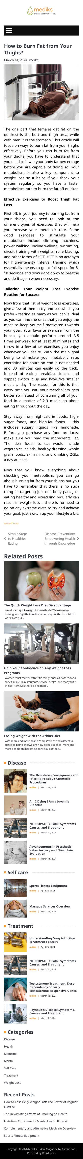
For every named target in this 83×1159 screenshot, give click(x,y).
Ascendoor (68, 1149)
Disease (9, 1039)
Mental (8, 1061)
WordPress (48, 1153)
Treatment (11, 1075)
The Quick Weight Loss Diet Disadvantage (37, 605)
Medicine (10, 1054)
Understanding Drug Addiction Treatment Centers (52, 940)
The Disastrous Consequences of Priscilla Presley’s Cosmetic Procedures (53, 778)
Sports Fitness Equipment (48, 886)
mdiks (33, 60)
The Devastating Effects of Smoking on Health (35, 1114)
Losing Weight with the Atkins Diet (32, 736)
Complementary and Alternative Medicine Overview (40, 1128)
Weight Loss (11, 523)
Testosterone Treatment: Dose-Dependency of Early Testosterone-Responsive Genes (53, 987)
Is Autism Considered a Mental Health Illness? (35, 1121)
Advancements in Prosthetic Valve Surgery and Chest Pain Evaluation (51, 850)
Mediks (32, 1149)
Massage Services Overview (50, 906)
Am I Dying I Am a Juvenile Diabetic (49, 803)
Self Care (10, 1068)
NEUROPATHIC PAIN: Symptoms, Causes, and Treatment (53, 825)
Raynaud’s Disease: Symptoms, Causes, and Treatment (52, 1011)
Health (8, 1046)
